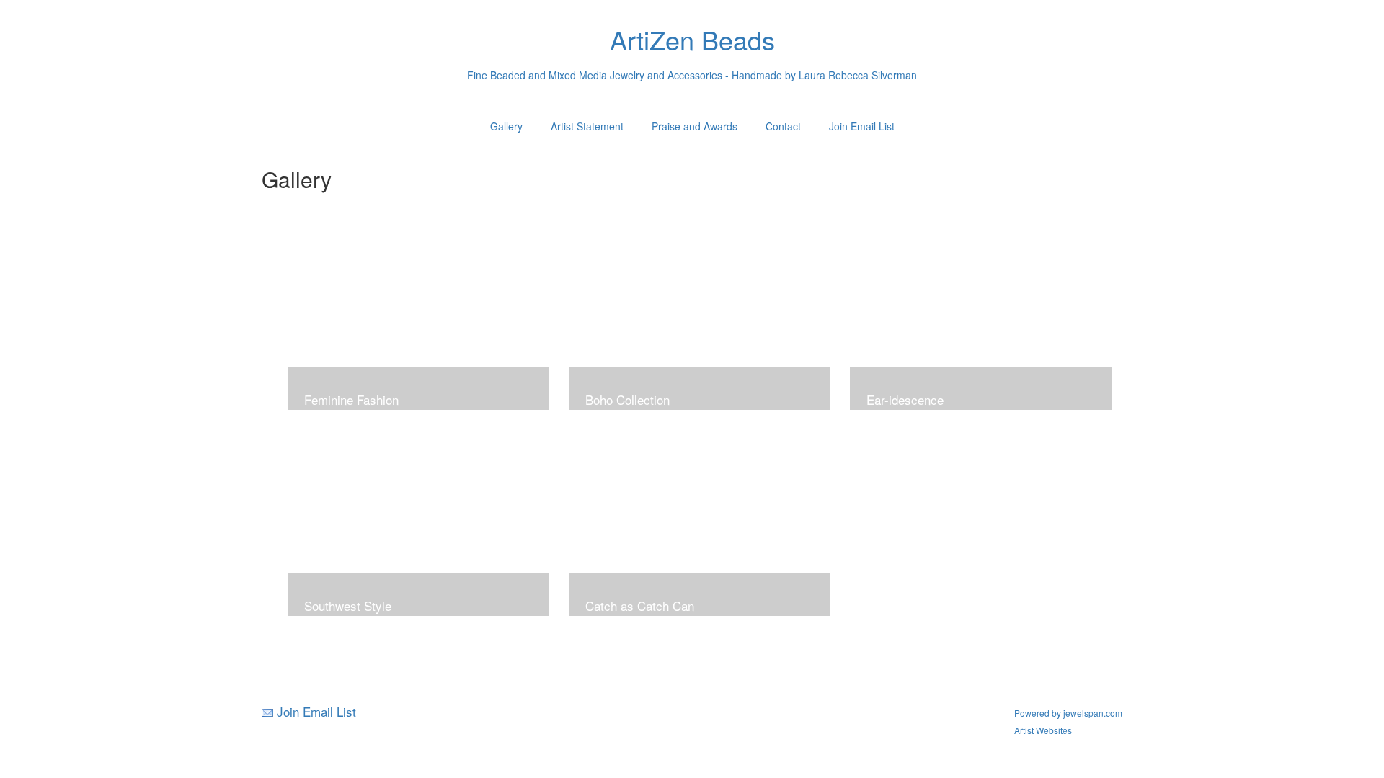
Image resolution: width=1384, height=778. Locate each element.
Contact (783, 126)
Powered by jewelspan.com (1068, 713)
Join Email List (862, 126)
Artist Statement (587, 126)
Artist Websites (1043, 730)
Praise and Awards (694, 126)
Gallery (506, 126)
